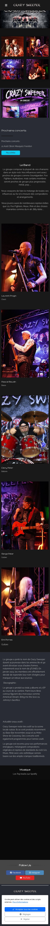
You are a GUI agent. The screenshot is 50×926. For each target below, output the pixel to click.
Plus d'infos (10, 153)
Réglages (27, 914)
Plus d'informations (20, 902)
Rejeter (26, 919)
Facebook (17, 873)
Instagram (36, 873)
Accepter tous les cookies (26, 909)
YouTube (26, 878)
